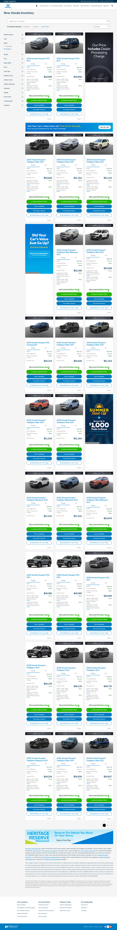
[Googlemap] (108, 927)
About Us (106, 6)
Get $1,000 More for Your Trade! (39, 114)
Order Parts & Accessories (46, 910)
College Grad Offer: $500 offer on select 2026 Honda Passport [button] (33, 88)
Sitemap (95, 926)
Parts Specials (42, 913)
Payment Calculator (66, 907)
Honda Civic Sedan (51, 851)
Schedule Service (43, 905)
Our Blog (83, 910)
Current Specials (22, 916)
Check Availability (39, 105)
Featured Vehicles (22, 913)
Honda (36, 27)
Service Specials (43, 907)
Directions (84, 907)
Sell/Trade (76, 6)
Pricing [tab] (33, 64)
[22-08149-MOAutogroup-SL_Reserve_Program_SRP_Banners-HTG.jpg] (69, 837)
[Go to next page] (111, 825)
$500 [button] (50, 79)
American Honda (87, 926)
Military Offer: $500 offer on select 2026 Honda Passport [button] (32, 81)
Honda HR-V (37, 851)
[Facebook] (105, 927)
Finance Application (66, 905)
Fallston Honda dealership (53, 859)
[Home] (8, 6)
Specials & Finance (96, 6)
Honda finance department (50, 857)
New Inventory (44, 6)
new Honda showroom (88, 851)
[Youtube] (110, 927)
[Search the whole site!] (112, 5)
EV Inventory (68, 6)
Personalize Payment (39, 109)
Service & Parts (85, 6)
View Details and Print (32, 273)
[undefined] (69, 837)
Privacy (100, 926)
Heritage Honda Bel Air (33, 848)
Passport (26, 27)
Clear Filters (45, 27)
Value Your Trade (65, 910)
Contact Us (84, 905)
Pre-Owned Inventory (56, 6)
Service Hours (42, 916)
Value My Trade (104, 127)
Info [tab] (46, 64)
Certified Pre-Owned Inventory (26, 907)
